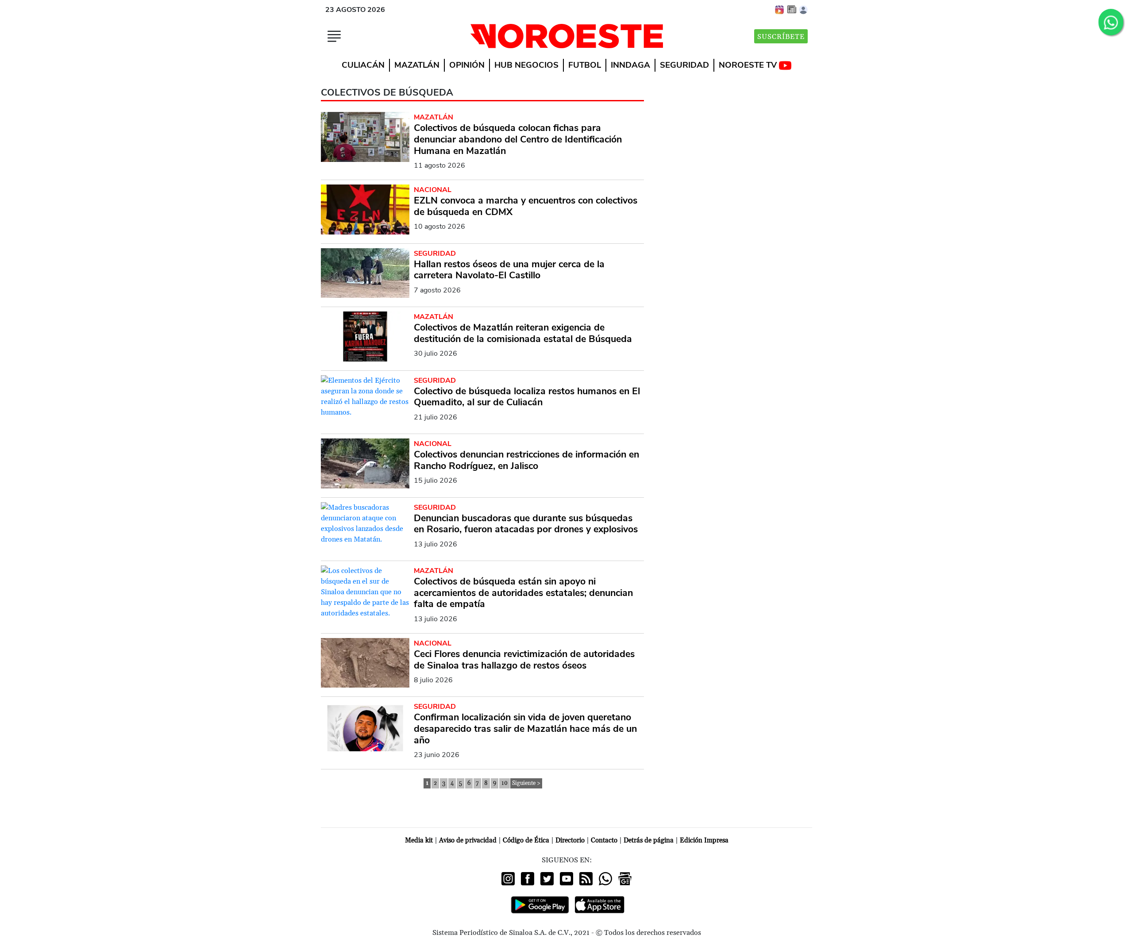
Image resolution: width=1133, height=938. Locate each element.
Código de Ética (526, 840)
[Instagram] (508, 878)
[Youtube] (566, 878)
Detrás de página (649, 840)
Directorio (570, 840)
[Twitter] (547, 878)
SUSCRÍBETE (781, 36)
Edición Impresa (704, 840)
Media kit (419, 840)
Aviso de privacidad (468, 840)
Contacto (604, 840)
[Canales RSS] (586, 878)
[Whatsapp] (605, 878)
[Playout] (780, 9)
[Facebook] (527, 878)
